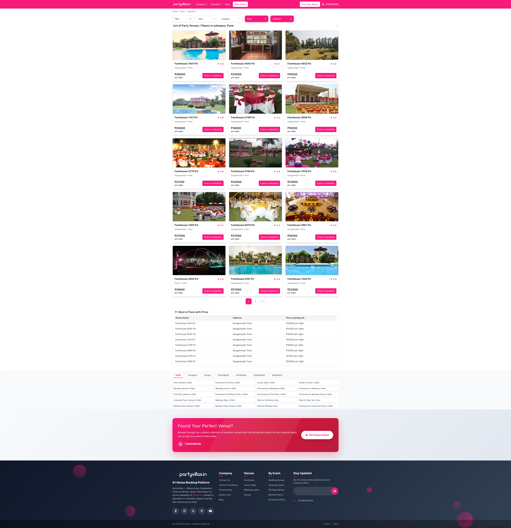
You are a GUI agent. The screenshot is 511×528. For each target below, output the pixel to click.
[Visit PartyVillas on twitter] (193, 511)
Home (175, 11)
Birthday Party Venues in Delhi (187, 406)
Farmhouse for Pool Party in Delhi (271, 394)
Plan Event (240, 4)
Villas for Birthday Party (267, 406)
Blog (227, 4)
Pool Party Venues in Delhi (185, 394)
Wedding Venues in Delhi (184, 388)
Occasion (215, 4)
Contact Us (224, 480)
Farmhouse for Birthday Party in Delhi (231, 394)
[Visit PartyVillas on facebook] (175, 511)
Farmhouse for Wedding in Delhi (271, 388)
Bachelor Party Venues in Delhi (228, 406)
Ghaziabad (223, 375)
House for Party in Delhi (309, 382)
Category (200, 4)
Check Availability (213, 75)
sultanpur (191, 11)
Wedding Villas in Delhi (225, 400)
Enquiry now (225, 494)
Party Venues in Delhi (183, 382)
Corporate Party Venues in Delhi (187, 400)
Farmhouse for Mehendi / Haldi (312, 388)
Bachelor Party (276, 494)
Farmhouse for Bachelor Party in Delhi (315, 394)
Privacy (327, 524)
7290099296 (332, 4)
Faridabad (241, 375)
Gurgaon (192, 375)
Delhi (178, 375)
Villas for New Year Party (309, 400)
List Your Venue (310, 4)
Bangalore (277, 375)
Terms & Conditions (228, 485)
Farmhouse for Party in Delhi (227, 382)
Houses (247, 494)
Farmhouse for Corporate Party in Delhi (316, 406)
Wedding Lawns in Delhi (225, 388)
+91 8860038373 (305, 500)
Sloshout (197, 495)
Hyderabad (259, 375)
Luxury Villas (250, 485)
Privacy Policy (225, 490)
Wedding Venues (276, 480)
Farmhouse (249, 480)
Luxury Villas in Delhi (266, 382)
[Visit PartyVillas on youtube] (210, 511)
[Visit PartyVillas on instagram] (184, 511)
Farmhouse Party (277, 499)
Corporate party (276, 485)
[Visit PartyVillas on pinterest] (201, 511)
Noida (207, 375)
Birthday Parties (276, 490)
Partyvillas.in (185, 524)
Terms (336, 524)
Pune (182, 11)
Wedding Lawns (251, 490)
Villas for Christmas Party (268, 400)
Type (200, 19)
